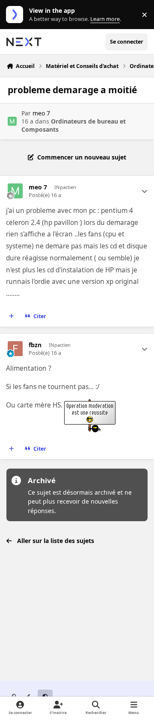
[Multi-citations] (11, 316)
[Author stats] (144, 191)
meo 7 (41, 113)
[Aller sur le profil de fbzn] (15, 348)
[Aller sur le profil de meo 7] (12, 121)
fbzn (35, 345)
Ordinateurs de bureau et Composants (73, 125)
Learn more (16, 15)
